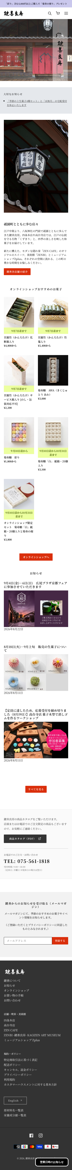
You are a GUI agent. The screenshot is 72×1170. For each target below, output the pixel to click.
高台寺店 (9, 1025)
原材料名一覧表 (13, 1110)
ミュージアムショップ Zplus (22, 1040)
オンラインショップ (16, 990)
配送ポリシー (12, 1065)
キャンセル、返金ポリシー (20, 1070)
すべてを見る (36, 789)
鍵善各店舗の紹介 (17, 271)
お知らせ (9, 985)
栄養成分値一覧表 (15, 1115)
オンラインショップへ (36, 557)
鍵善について (12, 981)
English (13, 1100)
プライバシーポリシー (18, 1075)
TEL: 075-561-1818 (27, 861)
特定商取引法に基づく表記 (20, 1060)
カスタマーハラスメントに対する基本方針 (30, 1084)
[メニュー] (66, 13)
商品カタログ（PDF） (23, 838)
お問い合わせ (12, 1000)
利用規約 (9, 1080)
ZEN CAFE (11, 1030)
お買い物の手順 (13, 995)
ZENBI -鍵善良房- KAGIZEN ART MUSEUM (32, 1035)
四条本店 (9, 1020)
